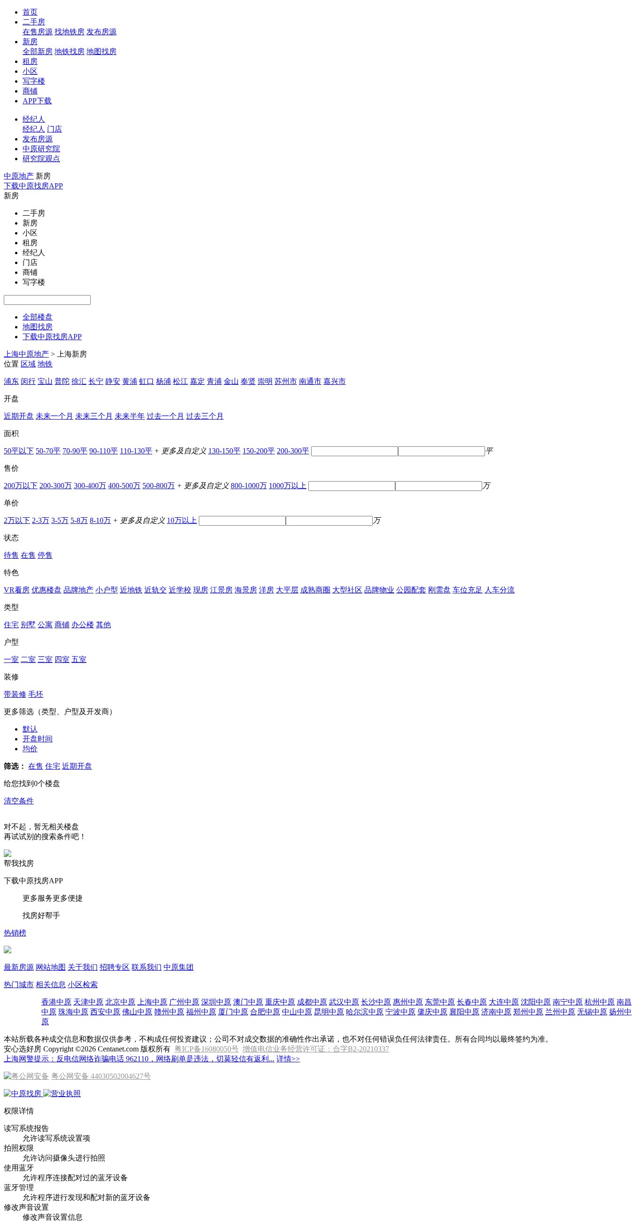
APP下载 (37, 101)
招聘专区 (115, 967)
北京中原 (120, 1002)
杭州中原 (600, 1002)
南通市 (310, 381)
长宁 (95, 381)
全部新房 (38, 51)
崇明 (265, 381)
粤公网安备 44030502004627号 (101, 1076)
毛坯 (35, 694)
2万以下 (17, 520)
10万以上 (182, 520)
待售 (11, 555)
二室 (28, 659)
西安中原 (105, 1012)
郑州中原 (528, 1012)
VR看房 (17, 590)
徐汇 (78, 381)
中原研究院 (41, 149)
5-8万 (79, 520)
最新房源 (19, 967)
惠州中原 (408, 1002)
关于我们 (83, 967)
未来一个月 (54, 416)
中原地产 (19, 176)
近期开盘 (19, 416)
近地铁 (131, 590)
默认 (30, 729)
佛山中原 (137, 1012)
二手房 (34, 22)
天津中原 (88, 1002)
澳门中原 (248, 1002)
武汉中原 (344, 1002)
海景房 (246, 590)
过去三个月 (205, 416)
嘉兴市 (334, 381)
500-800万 (158, 486)
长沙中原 (376, 1002)
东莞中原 (440, 1002)
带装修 (15, 694)
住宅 (11, 625)
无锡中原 (592, 1012)
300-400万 (90, 486)
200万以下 (21, 486)
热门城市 (19, 985)
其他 (103, 625)
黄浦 (129, 381)
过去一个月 (165, 416)
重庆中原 (280, 1002)
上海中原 (152, 1002)
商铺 (30, 91)
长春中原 (472, 1002)
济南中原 (496, 1012)
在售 (28, 555)
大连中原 (504, 1002)
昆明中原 (329, 1012)
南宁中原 (568, 1002)
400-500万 (124, 486)
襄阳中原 (464, 1012)
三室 (45, 659)
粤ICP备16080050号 (206, 1049)
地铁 (45, 364)
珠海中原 (73, 1012)
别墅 (28, 625)
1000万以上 (287, 486)
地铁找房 (70, 51)
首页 (30, 12)
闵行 (28, 381)
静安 (112, 381)
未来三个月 (94, 416)
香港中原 (56, 1002)
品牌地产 (78, 590)
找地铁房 (70, 32)
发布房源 (101, 32)
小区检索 (83, 985)
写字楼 (34, 81)
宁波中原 (400, 1012)
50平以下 (19, 451)
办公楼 (82, 625)
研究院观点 (41, 159)
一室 (11, 659)
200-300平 (293, 451)
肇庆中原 (432, 1012)
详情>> (288, 1059)
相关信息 (51, 985)
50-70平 (48, 451)
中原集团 (179, 967)
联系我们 (147, 967)
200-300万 (55, 486)
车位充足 (468, 590)
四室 (62, 659)
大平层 (287, 590)
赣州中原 (169, 1012)
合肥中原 (265, 1012)
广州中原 (184, 1002)
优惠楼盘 (46, 590)
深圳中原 (216, 1002)
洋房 (266, 590)
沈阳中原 (536, 1002)
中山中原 (297, 1012)
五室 (78, 659)
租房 (30, 61)
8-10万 (100, 520)
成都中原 (312, 1002)
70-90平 (75, 451)
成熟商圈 (315, 590)
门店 (54, 129)
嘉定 (197, 381)
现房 (200, 590)
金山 (231, 381)
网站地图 (51, 967)
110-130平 (136, 451)
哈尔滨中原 (365, 1012)
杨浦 (163, 381)
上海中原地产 (26, 354)
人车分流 (500, 590)
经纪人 (34, 119)
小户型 (106, 590)
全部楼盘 (38, 317)
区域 (28, 364)
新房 (30, 42)
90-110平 (103, 451)
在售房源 (38, 32)
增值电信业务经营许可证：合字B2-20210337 (316, 1049)
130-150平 (224, 451)
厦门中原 (233, 1012)
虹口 (146, 381)
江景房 (221, 590)
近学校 (180, 590)
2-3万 (40, 520)
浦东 (11, 381)
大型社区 (347, 590)
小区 (30, 71)
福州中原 (201, 1012)
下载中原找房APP (33, 186)
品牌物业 (379, 590)
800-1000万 (249, 486)
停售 (45, 555)
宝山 (45, 381)
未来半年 (130, 416)
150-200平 (259, 451)
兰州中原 (560, 1012)
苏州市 (285, 381)
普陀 (62, 381)
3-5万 (60, 520)
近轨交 (155, 590)
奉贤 (248, 381)
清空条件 (19, 801)
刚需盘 (439, 590)
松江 (180, 381)
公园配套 (411, 590)
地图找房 (101, 51)
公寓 (45, 625)
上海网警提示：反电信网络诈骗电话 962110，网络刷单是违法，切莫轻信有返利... (139, 1059)
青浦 (214, 381)
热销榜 (15, 933)
